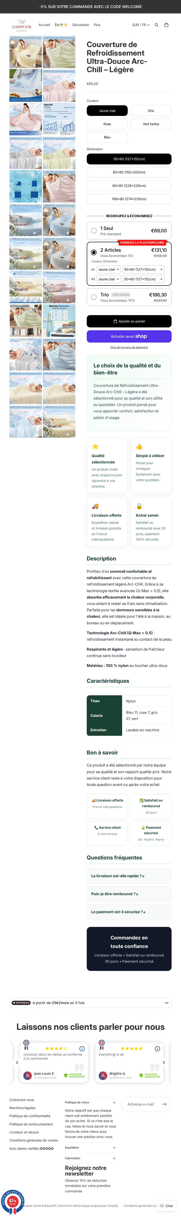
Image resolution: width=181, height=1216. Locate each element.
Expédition (72, 1147)
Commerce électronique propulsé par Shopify (87, 1205)
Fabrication (72, 1158)
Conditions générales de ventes (33, 1140)
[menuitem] (97, 25)
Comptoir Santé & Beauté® (38, 1205)
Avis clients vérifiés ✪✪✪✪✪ (31, 1148)
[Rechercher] (156, 25)
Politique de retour (77, 1102)
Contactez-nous (21, 1100)
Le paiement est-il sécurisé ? (117, 911)
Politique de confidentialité (29, 1116)
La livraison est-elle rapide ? (116, 875)
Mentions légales (22, 1108)
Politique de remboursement (31, 1124)
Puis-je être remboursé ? (113, 893)
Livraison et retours (24, 1132)
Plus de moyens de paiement (129, 347)
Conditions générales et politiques (146, 1205)
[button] (129, 230)
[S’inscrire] (164, 1104)
